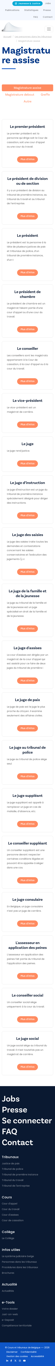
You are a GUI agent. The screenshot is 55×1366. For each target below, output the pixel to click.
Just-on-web (10, 1314)
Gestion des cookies (17, 1356)
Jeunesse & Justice (29, 3)
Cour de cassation (13, 1220)
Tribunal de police (12, 1169)
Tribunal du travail (12, 1180)
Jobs (48, 3)
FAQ (35, 16)
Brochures (8, 1273)
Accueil (7, 36)
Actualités (8, 1291)
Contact (48, 16)
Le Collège (8, 1238)
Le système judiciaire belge (18, 1256)
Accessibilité (37, 1356)
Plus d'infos (28, 159)
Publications (12, 10)
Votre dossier (10, 1308)
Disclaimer (12, 1351)
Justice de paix (11, 1163)
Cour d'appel (9, 1203)
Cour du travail (10, 1209)
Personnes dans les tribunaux (19, 1262)
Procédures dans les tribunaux (20, 1267)
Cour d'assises (10, 1215)
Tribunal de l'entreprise (16, 1185)
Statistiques (31, 10)
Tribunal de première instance (20, 1174)
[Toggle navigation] (49, 29)
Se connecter (27, 1120)
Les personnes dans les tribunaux (33, 36)
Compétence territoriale (17, 1325)
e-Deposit (8, 1320)
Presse (47, 10)
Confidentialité (29, 1351)
